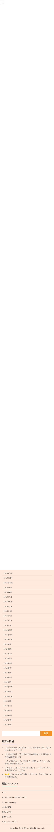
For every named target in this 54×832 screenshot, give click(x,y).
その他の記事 (6, 807)
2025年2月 (8, 620)
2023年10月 (8, 696)
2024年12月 (8, 630)
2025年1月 (8, 625)
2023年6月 (8, 710)
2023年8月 (8, 701)
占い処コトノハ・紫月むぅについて (14, 797)
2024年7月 (8, 654)
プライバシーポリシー (10, 821)
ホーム (4, 792)
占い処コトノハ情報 (9, 802)
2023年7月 (8, 706)
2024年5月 (8, 663)
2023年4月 (8, 720)
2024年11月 (8, 635)
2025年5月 (8, 606)
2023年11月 (8, 691)
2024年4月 (8, 668)
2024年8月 (8, 649)
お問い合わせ (6, 817)
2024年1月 (8, 682)
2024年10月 (8, 639)
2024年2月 (8, 677)
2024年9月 (8, 644)
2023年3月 (8, 724)
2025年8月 (8, 592)
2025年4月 (8, 611)
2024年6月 (8, 658)
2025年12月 (8, 573)
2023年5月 (8, 715)
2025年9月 (8, 587)
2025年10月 (8, 583)
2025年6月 (8, 601)
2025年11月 (8, 578)
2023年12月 (8, 687)
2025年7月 (8, 597)
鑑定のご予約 (6, 812)
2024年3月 (8, 672)
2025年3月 (8, 616)
